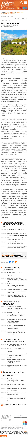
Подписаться (11, 7)
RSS (18, 8)
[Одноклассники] (16, 262)
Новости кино (10, 16)
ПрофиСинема (3, 16)
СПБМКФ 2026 (19, 12)
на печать (23, 18)
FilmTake (3, 90)
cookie (25, 431)
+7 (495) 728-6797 (19, 415)
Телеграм (11, 255)
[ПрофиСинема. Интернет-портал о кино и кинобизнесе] (7, 3)
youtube (21, 8)
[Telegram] (13, 262)
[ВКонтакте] (10, 262)
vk (26, 8)
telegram (23, 8)
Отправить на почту (26, 18)
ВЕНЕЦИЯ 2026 (11, 12)
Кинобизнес (11, 13)
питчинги (4, 13)
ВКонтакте (5, 255)
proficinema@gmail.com (20, 417)
